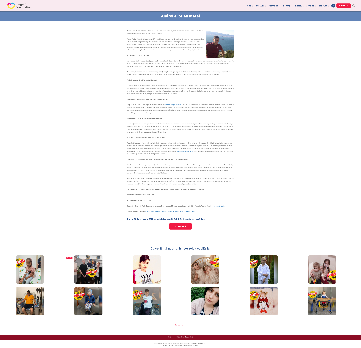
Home (248, 6)
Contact (323, 6)
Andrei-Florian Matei (180, 16)
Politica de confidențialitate (184, 337)
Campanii (260, 6)
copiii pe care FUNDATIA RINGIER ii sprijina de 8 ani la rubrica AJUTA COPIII (170, 211)
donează (343, 6)
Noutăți (287, 6)
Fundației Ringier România (172, 105)
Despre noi (274, 6)
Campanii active (180, 325)
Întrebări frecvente (304, 6)
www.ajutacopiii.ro (220, 206)
